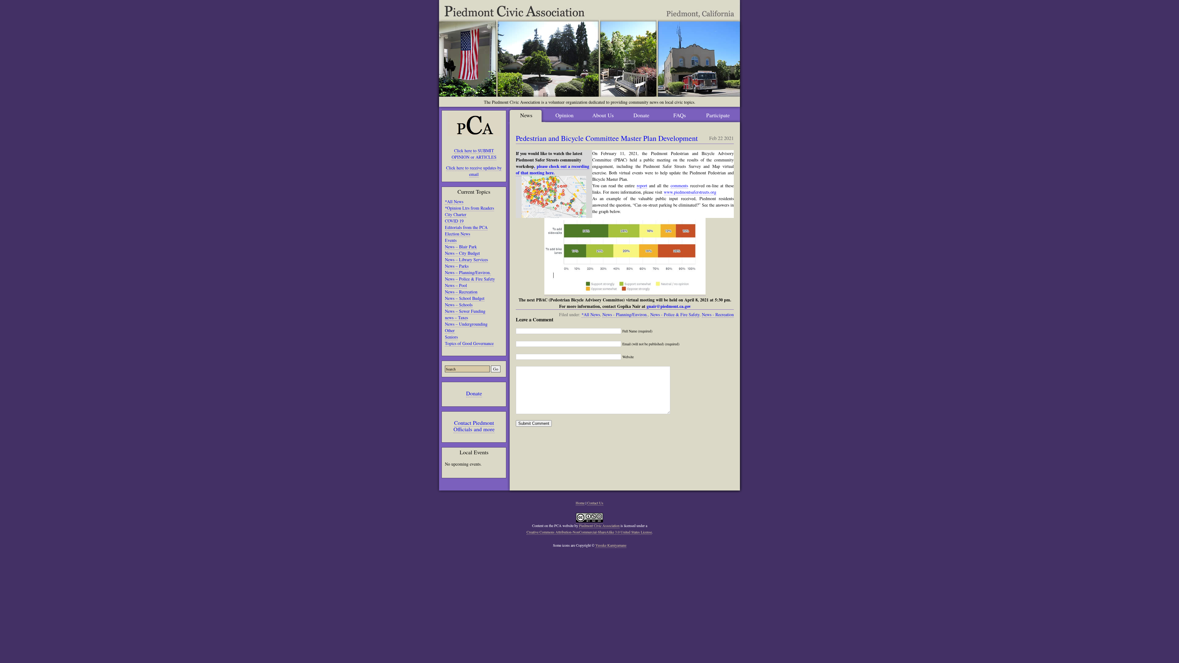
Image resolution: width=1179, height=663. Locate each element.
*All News (454, 201)
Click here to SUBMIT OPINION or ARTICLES (474, 154)
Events (451, 240)
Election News (457, 234)
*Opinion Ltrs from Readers (469, 208)
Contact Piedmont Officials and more (474, 426)
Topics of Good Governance (469, 343)
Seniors (451, 337)
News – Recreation (461, 292)
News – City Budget (462, 253)
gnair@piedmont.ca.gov (669, 306)
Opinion (564, 115)
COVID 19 (454, 221)
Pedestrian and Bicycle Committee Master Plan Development (607, 138)
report (642, 185)
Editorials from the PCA (466, 227)
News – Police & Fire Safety (470, 279)
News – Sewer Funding (465, 311)
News (526, 115)
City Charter (455, 214)
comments (679, 185)
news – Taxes (456, 317)
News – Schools (459, 305)
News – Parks (457, 266)
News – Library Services (466, 259)
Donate (474, 393)
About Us (603, 115)
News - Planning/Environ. (625, 314)
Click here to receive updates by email (474, 171)
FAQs (679, 115)
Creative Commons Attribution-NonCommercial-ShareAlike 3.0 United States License (589, 531)
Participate (718, 115)
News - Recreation (718, 314)
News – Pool (456, 285)
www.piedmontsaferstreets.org (690, 192)
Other (450, 330)
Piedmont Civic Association (599, 525)
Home (580, 502)
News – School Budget (464, 298)
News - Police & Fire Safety (674, 314)
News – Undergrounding (466, 324)
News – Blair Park (461, 247)
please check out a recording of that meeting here (552, 169)
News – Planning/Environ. (468, 272)
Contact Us (595, 502)
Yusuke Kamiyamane (610, 545)
